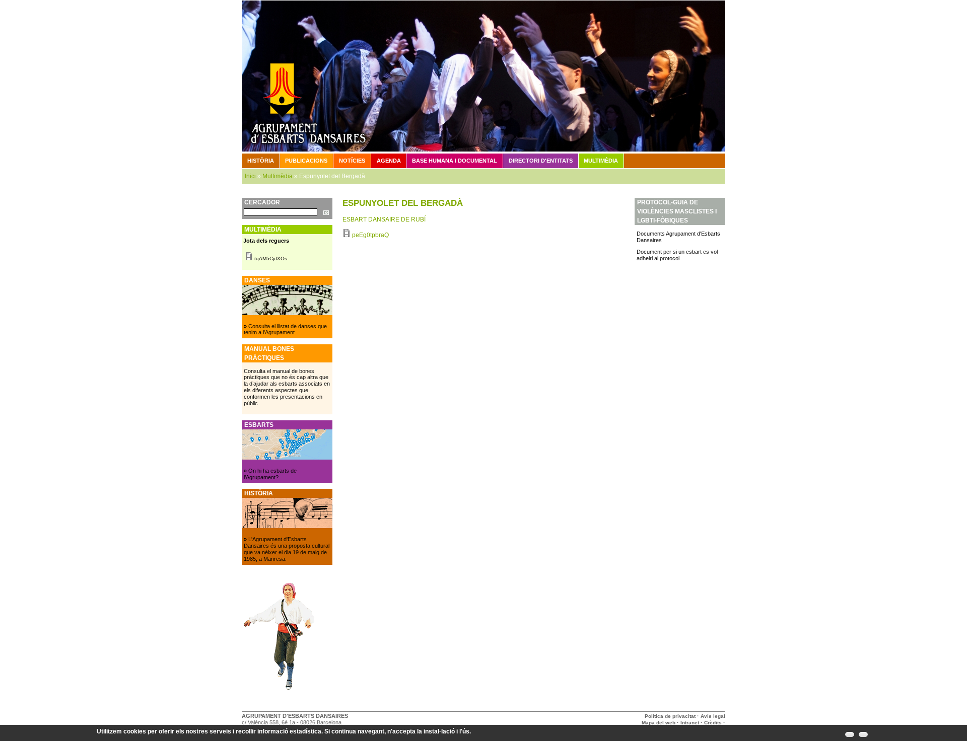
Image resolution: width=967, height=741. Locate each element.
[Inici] (483, 75)
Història (260, 161)
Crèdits (713, 722)
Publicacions (306, 161)
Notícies (352, 161)
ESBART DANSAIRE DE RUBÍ (384, 219)
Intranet (689, 722)
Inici (250, 176)
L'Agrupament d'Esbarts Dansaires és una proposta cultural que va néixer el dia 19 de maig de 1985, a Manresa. (286, 549)
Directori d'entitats (541, 161)
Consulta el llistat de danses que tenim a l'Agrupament (285, 329)
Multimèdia (601, 161)
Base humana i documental (454, 161)
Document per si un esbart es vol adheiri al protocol (677, 255)
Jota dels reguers (266, 241)
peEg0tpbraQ (370, 235)
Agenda (389, 161)
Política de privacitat (670, 716)
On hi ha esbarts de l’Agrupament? (270, 474)
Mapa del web (658, 722)
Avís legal (713, 716)
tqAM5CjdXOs (270, 258)
